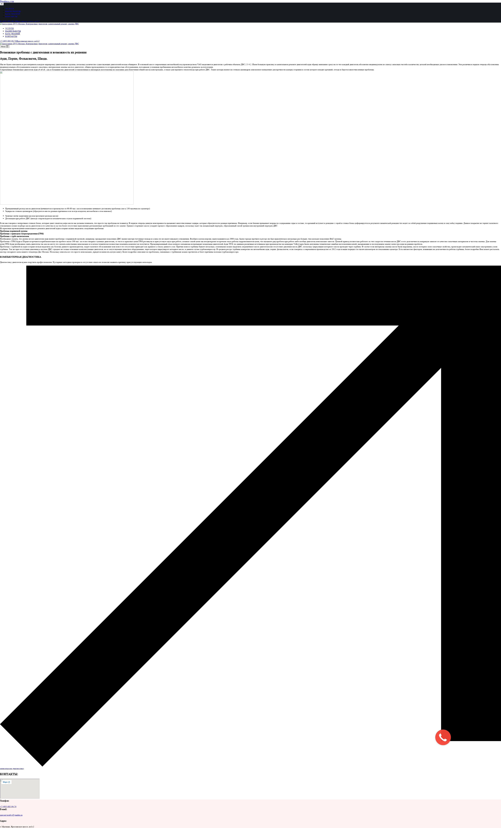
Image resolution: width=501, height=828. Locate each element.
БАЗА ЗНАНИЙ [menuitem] (12, 14)
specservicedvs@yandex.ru (11, 815)
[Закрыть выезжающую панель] (2, 4)
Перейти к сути (7, 1)
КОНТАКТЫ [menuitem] (11, 16)
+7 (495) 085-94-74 (8, 806)
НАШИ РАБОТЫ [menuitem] (13, 11)
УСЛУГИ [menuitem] (9, 8)
